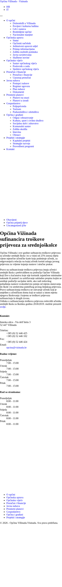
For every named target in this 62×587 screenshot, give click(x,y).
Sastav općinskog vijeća (25, 63)
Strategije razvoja (21, 143)
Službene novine (21, 57)
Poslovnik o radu (21, 66)
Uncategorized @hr (16, 225)
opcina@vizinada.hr (16, 347)
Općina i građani (14, 114)
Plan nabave (19, 89)
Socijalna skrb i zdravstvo (25, 123)
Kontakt (10, 149)
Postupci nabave (21, 83)
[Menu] (1, 15)
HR (8, 6)
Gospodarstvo (13, 103)
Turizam (17, 109)
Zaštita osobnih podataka (25, 52)
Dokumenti (18, 92)
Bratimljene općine (22, 32)
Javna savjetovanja (22, 54)
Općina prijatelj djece (17, 222)
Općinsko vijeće (14, 60)
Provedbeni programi (23, 146)
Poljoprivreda (19, 106)
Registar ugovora (21, 86)
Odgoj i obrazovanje (23, 117)
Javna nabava (13, 80)
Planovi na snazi (21, 97)
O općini (10, 20)
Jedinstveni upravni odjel (25, 46)
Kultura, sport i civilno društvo (28, 120)
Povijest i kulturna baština (25, 26)
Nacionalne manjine (23, 34)
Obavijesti (11, 219)
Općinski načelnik (22, 43)
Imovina (17, 132)
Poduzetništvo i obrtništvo (26, 112)
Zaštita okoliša (20, 129)
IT (7, 9)
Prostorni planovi (15, 94)
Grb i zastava (19, 29)
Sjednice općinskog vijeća (26, 69)
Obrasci (17, 135)
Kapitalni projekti (21, 140)
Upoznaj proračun (22, 77)
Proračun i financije (16, 72)
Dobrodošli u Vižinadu (24, 23)
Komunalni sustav (22, 126)
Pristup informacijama (24, 49)
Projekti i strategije (15, 137)
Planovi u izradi (20, 100)
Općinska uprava (14, 37)
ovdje (3, 307)
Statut (15, 40)
